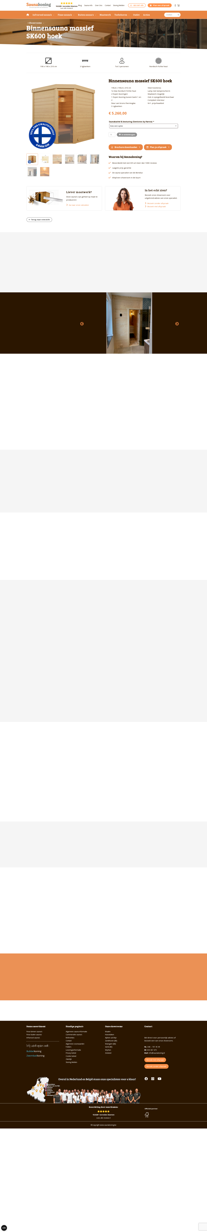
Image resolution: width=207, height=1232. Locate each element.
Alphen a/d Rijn (111, 1037)
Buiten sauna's (86, 14)
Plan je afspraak (158, 147)
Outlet (136, 14)
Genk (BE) (108, 1047)
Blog (80, 5)
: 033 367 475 (150, 1050)
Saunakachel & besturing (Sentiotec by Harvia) (131, 121)
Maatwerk (105, 14)
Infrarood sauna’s (42, 14)
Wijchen (108, 1050)
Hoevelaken (109, 1034)
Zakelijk (69, 1059)
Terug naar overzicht (40, 219)
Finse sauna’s (65, 14)
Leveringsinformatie (73, 1050)
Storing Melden (118, 5)
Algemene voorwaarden (75, 1044)
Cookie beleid (71, 1056)
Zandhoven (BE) (111, 1041)
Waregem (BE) (110, 1044)
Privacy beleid (71, 1053)
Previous (81, 323)
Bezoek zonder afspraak (156, 1066)
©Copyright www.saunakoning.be (103, 1125)
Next (176, 323)
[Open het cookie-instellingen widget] (4, 1228)
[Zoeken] (178, 14)
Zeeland (108, 1053)
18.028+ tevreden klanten (67, 6)
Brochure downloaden (126, 147)
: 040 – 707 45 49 (152, 1047)
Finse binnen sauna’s (34, 1031)
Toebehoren (120, 14)
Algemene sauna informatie (76, 1031)
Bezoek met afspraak (155, 1060)
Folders (68, 1047)
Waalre (107, 1031)
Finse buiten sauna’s (34, 1034)
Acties (146, 14)
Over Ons (98, 5)
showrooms (168, 1041)
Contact (108, 5)
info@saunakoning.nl (154, 1053)
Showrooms (35, 22)
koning (34, 1051)
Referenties (70, 1037)
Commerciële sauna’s (74, 1034)
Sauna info (88, 5)
